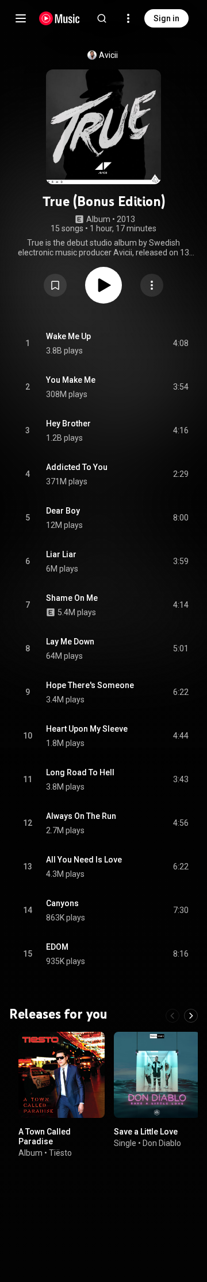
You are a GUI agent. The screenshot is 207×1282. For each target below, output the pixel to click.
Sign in (166, 18)
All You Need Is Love (84, 859)
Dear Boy (63, 510)
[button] (55, 285)
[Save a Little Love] (157, 1075)
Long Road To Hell (80, 772)
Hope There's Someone (90, 685)
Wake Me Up (68, 336)
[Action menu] (151, 285)
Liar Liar (61, 554)
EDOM (57, 946)
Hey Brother (68, 423)
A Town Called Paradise (44, 1136)
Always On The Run (81, 816)
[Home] (59, 18)
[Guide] (21, 18)
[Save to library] (55, 285)
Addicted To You (77, 467)
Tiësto (60, 1152)
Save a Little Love (146, 1131)
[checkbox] (180, 344)
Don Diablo (162, 1142)
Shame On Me (72, 598)
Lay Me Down (70, 641)
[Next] (191, 1016)
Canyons (62, 903)
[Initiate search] (102, 18)
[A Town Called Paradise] (61, 1075)
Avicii (108, 55)
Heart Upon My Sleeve (87, 728)
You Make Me (70, 379)
